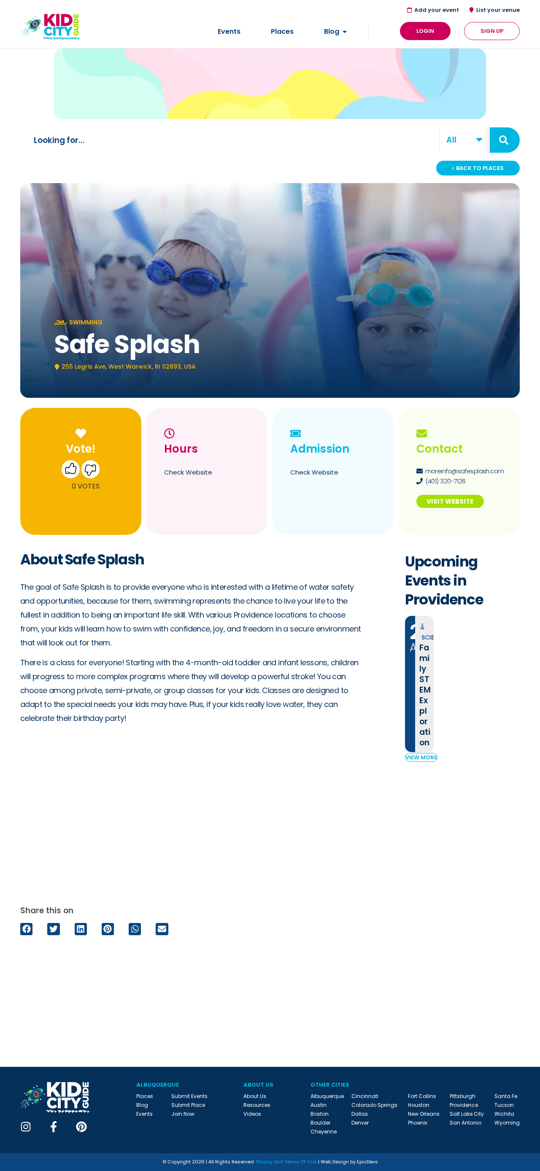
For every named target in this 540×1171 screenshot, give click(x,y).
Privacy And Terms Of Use (286, 1161)
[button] (26, 929)
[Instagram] (25, 1126)
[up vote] (71, 470)
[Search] (505, 140)
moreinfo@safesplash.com (464, 471)
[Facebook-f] (53, 1126)
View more (421, 757)
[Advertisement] (192, 817)
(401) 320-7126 (445, 481)
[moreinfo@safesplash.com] (419, 471)
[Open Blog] (344, 32)
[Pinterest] (81, 1126)
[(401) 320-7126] (419, 481)
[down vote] (90, 470)
